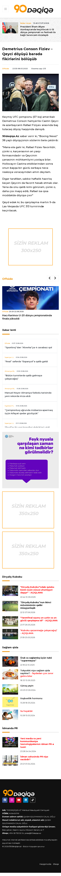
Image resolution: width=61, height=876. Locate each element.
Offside (5, 69)
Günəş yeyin (26, 685)
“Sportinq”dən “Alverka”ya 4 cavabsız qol (28, 347)
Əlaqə (56, 864)
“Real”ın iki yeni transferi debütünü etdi (27, 427)
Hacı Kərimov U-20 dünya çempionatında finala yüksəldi (27, 317)
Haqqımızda (45, 864)
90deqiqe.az (15, 846)
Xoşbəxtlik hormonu (31, 698)
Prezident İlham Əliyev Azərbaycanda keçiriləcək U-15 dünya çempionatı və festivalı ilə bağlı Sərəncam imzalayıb (38, 31)
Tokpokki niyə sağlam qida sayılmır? (36, 673)
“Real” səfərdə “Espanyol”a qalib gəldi (26, 361)
